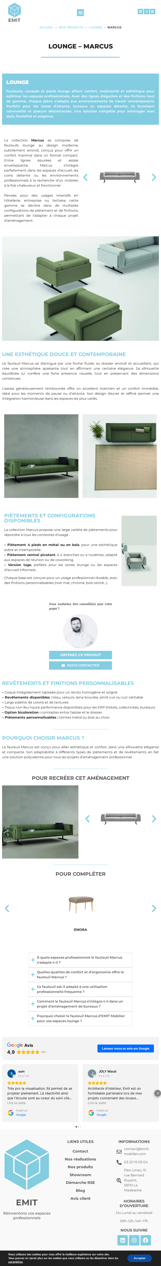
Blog (80, 1190)
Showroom (80, 1175)
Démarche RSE (80, 1182)
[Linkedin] (140, 11)
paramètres (15, 1262)
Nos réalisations (80, 1159)
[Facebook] (152, 11)
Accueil (46, 27)
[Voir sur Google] (11, 1073)
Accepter (139, 1258)
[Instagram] (146, 11)
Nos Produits (71, 27)
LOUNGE (95, 27)
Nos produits (80, 1167)
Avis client (80, 1198)
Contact (80, 1151)
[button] (80, 12)
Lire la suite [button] (16, 1103)
